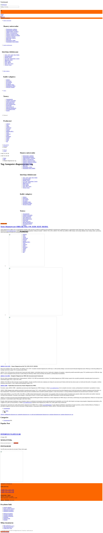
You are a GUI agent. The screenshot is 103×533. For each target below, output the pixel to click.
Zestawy (8, 79)
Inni (7, 141)
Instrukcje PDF (6, 518)
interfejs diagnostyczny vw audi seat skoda (28, 414)
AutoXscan (8, 127)
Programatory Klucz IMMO (12, 41)
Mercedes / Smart (8, 59)
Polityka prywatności (8, 513)
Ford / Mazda (8, 62)
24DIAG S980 (4, 385)
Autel (7, 125)
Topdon (8, 137)
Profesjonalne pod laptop (11, 30)
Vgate (7, 132)
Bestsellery (5, 146)
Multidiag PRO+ (10, 131)
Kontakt (4, 151)
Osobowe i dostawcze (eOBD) (13, 35)
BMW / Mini (8, 61)
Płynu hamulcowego (10, 104)
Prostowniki (8, 105)
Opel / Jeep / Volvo (9, 63)
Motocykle (8, 39)
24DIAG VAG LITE (5, 366)
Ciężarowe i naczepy (10, 36)
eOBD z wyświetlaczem (11, 33)
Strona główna (6, 144)
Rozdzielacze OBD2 (10, 86)
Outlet (7, 135)
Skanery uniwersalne (7, 20)
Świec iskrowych (10, 106)
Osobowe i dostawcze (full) (12, 34)
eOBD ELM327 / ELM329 (12, 31)
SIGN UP (16, 443)
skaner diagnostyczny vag (56, 414)
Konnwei (8, 129)
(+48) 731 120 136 (7, 490)
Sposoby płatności (7, 507)
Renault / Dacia (8, 57)
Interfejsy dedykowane (7, 45)
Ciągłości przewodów (11, 100)
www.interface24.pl (11, 230)
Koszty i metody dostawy (9, 508)
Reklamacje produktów (8, 511)
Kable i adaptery (6, 71)
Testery (4, 90)
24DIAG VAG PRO (5, 376)
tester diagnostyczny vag (67, 414)
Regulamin (5, 517)
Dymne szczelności (10, 101)
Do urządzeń (9, 82)
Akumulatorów (9, 99)
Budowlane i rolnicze (11, 38)
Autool (7, 126)
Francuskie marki (8, 56)
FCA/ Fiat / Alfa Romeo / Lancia (12, 58)
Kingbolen (8, 136)
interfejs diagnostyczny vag (13, 414)
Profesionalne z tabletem (11, 29)
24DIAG (8, 123)
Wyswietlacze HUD (10, 109)
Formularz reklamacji (8, 514)
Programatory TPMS (10, 40)
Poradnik (5, 519)
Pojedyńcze (8, 81)
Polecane (5, 149)
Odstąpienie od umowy (8, 510)
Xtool (7, 140)
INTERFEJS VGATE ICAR (11, 434)
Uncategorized (6, 408)
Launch (8, 130)
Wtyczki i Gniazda (10, 87)
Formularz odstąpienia (8, 516)
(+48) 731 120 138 (7, 492)
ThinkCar (8, 134)
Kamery (8, 110)
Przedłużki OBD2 (10, 84)
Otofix (7, 139)
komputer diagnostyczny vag (44, 414)
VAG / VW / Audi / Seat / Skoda (12, 54)
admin (7, 410)
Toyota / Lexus (8, 65)
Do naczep (8, 83)
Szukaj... (2, 6)
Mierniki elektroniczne (11, 108)
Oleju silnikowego (10, 103)
